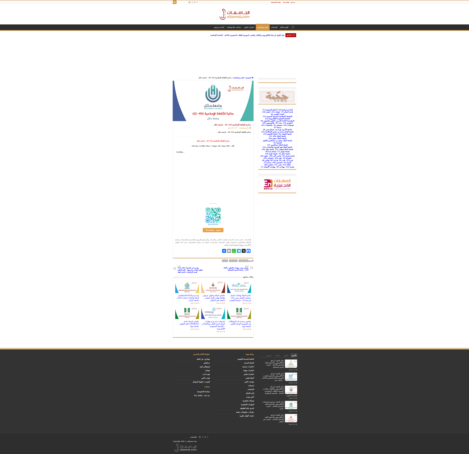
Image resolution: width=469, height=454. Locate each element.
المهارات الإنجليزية (247, 404)
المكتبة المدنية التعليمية (246, 359)
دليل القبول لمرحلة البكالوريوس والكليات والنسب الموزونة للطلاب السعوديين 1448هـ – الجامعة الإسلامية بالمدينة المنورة (280, 391)
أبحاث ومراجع (219, 27)
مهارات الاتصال (268, 167)
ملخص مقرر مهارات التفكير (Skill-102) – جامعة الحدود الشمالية (236, 268)
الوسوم (268, 355)
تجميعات (288, 125)
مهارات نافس (249, 382)
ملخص (268, 165)
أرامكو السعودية (269, 110)
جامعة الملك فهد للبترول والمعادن (277, 147)
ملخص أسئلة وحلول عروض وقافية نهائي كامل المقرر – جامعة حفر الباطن (214, 297)
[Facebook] (197, 2)
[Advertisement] (234, 55)
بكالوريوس (268, 123)
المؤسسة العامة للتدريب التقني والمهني (277, 121)
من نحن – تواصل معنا (289, 2)
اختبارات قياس (249, 27)
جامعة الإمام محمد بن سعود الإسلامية (277, 132)
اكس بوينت (250, 397)
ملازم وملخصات (262, 27)
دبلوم (264, 156)
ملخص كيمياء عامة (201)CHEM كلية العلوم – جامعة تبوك (188, 323)
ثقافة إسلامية (243, 260)
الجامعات (274, 27)
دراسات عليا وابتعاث (234, 27)
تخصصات (266, 125)
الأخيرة (294, 355)
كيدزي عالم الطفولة (247, 408)
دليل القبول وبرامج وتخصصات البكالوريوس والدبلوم (266, 35)
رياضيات (269, 158)
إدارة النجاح (250, 393)
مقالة (287, 165)
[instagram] (192, 2)
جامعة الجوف (285, 134)
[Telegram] (189, 2)
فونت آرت (206, 374)
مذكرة (225, 260)
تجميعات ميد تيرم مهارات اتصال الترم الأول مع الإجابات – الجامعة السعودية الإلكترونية (213, 325)
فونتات (207, 370)
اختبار (266, 112)
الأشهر (285, 355)
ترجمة (277, 127)
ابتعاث (276, 112)
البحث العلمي (277, 114)
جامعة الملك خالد (277, 136)
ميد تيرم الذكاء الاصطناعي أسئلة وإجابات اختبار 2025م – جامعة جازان (187, 297)
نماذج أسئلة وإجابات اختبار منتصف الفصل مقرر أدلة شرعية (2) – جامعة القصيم (240, 297)
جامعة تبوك (268, 149)
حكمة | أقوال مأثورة (247, 416)
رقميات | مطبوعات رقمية (245, 412)
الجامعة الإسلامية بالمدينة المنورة (277, 116)
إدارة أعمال (287, 112)
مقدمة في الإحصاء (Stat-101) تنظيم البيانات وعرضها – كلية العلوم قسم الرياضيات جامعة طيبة (190, 269)
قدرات (274, 160)
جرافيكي (206, 363)
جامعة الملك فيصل (284, 149)
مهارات (281, 167)
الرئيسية (293, 27)
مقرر (278, 165)
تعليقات (277, 355)
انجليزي (288, 123)
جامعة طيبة (271, 154)
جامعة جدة (271, 151)
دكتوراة (287, 158)
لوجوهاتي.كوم (205, 367)
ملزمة (290, 167)
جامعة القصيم (270, 134)
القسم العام (284, 27)
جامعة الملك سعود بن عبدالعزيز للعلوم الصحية (277, 142)
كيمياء (287, 162)
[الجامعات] (234, 14)
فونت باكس (205, 378)
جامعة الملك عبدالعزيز (277, 145)
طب (282, 160)
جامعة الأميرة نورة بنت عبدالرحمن (277, 129)
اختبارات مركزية (248, 367)
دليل (278, 158)
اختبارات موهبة (248, 370)
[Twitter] (195, 2)
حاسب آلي (275, 156)
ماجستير (277, 162)
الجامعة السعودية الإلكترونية (277, 119)
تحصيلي (277, 125)
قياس (265, 160)
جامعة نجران (288, 156)
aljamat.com (192, 441)
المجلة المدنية (249, 363)
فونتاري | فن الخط (203, 359)
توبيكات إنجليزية (248, 401)
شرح (289, 160)
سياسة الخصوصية (276, 2)
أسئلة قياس (250, 378)
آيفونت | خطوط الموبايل (201, 382)
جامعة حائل (233, 260)
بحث (279, 123)
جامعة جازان (283, 151)
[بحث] (174, 2)
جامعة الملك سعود (278, 138)
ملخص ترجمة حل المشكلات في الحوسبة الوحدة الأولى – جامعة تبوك (239, 323)
